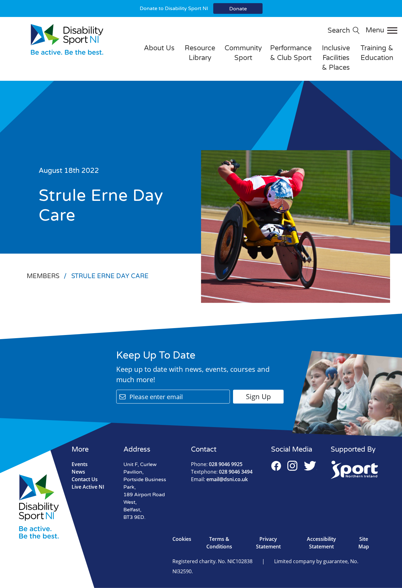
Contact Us (85, 479)
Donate (238, 9)
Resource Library (200, 53)
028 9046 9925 (216, 464)
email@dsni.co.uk (219, 479)
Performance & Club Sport (291, 53)
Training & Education (377, 53)
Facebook (276, 466)
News (78, 471)
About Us (159, 48)
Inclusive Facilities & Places (336, 58)
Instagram (292, 466)
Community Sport (243, 53)
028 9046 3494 (222, 471)
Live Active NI (88, 486)
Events (80, 464)
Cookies (181, 539)
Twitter (310, 466)
